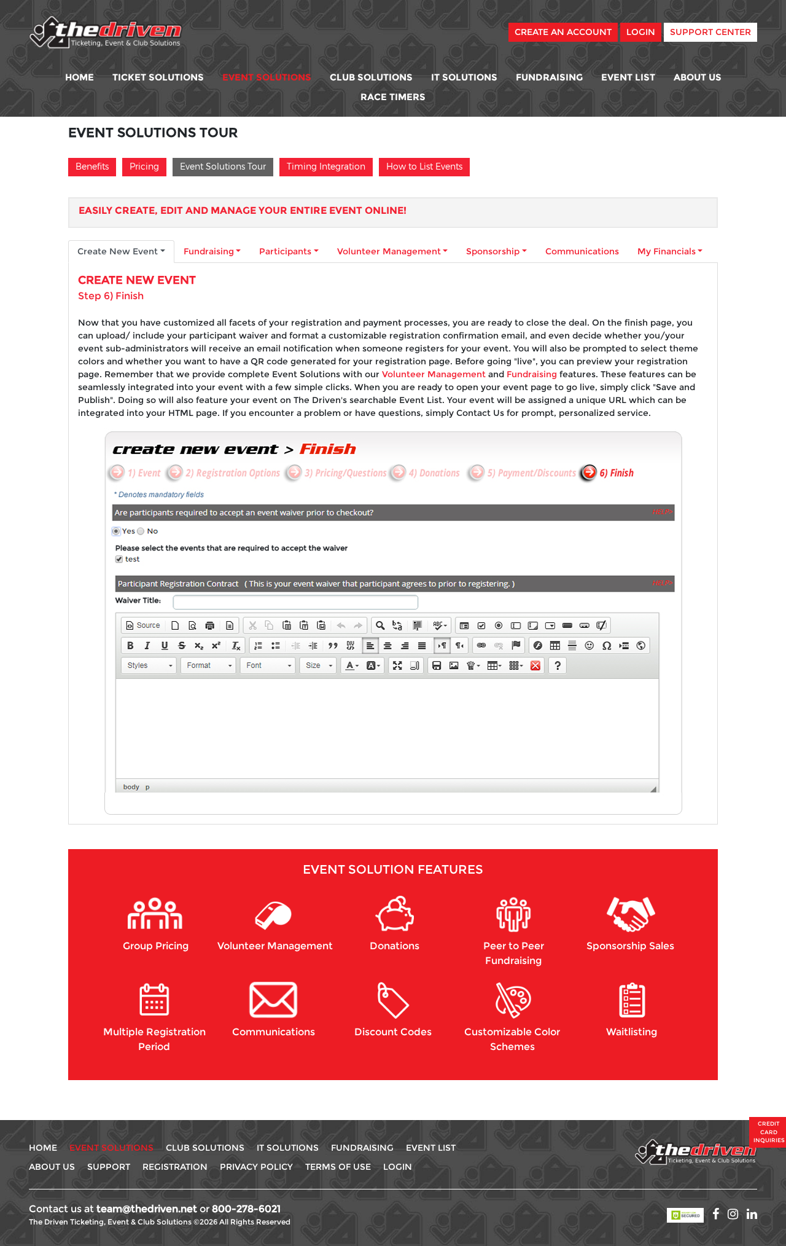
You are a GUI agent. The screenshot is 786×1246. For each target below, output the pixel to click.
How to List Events (424, 166)
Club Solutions (371, 77)
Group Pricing (156, 946)
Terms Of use (338, 1166)
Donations (394, 946)
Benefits (92, 166)
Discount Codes (393, 1032)
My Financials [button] (666, 251)
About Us (698, 77)
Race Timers (393, 97)
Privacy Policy (256, 1166)
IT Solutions (464, 77)
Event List (628, 77)
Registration (175, 1166)
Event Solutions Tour (223, 166)
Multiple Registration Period (154, 1039)
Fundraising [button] (209, 251)
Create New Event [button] (117, 251)
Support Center (710, 31)
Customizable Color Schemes (512, 1039)
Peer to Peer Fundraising (513, 953)
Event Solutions (266, 77)
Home (79, 77)
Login (640, 31)
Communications (582, 251)
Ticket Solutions (158, 77)
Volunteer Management (434, 374)
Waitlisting (631, 1032)
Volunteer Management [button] (389, 251)
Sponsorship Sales (630, 946)
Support (108, 1166)
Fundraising (549, 77)
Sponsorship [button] (492, 251)
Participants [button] (285, 251)
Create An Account (563, 31)
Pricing (144, 166)
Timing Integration (326, 166)
